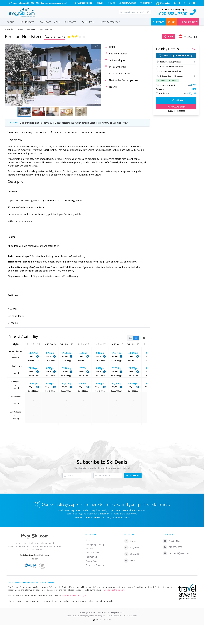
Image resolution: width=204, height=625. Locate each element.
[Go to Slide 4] (67, 112)
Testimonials (91, 556)
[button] (53, 75)
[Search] (148, 12)
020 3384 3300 (175, 547)
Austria (20, 29)
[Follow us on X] (189, 3)
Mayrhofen (31, 29)
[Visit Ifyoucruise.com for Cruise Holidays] (163, 3)
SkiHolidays (9, 29)
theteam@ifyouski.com (179, 553)
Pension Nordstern (46, 29)
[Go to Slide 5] (81, 112)
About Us (89, 548)
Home (88, 540)
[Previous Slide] (8, 75)
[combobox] (176, 62)
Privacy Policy (91, 561)
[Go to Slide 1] (24, 112)
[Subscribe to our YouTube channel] (194, 3)
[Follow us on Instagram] (184, 3)
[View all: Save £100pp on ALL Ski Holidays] (37, 356)
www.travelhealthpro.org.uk (74, 595)
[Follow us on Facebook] (180, 3)
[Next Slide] (98, 75)
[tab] (12, 132)
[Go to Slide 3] (53, 112)
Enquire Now (174, 541)
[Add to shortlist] (194, 49)
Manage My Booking (94, 544)
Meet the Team (92, 552)
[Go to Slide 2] (39, 112)
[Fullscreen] (97, 102)
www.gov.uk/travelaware (114, 590)
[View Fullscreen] (144, 338)
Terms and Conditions (95, 565)
